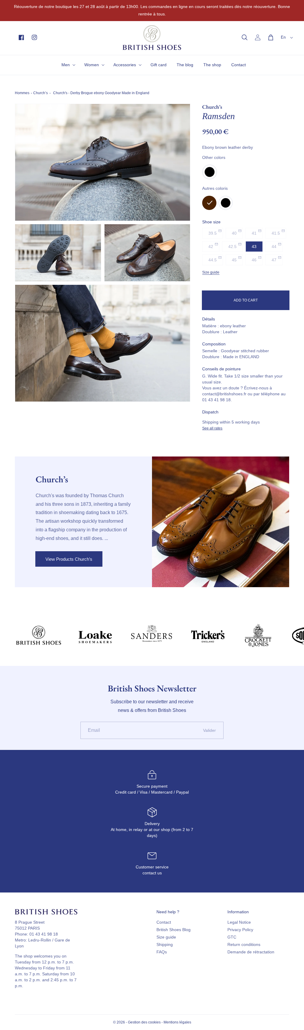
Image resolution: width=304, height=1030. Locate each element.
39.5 (212, 233)
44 (274, 246)
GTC (231, 937)
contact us (152, 873)
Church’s (40, 93)
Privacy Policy (240, 929)
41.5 (276, 233)
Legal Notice (239, 922)
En (283, 37)
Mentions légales (177, 1022)
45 (234, 260)
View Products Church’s (68, 559)
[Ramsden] (225, 203)
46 (254, 260)
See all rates (212, 428)
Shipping (164, 944)
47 (274, 260)
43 (254, 246)
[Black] (209, 178)
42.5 (232, 246)
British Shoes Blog (173, 929)
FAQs (161, 952)
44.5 (212, 260)
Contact (163, 922)
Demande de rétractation (250, 952)
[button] (244, 37)
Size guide (210, 272)
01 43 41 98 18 (43, 934)
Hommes (22, 93)
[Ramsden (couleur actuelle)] (209, 203)
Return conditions (243, 944)
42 (210, 246)
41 (254, 233)
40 (234, 233)
